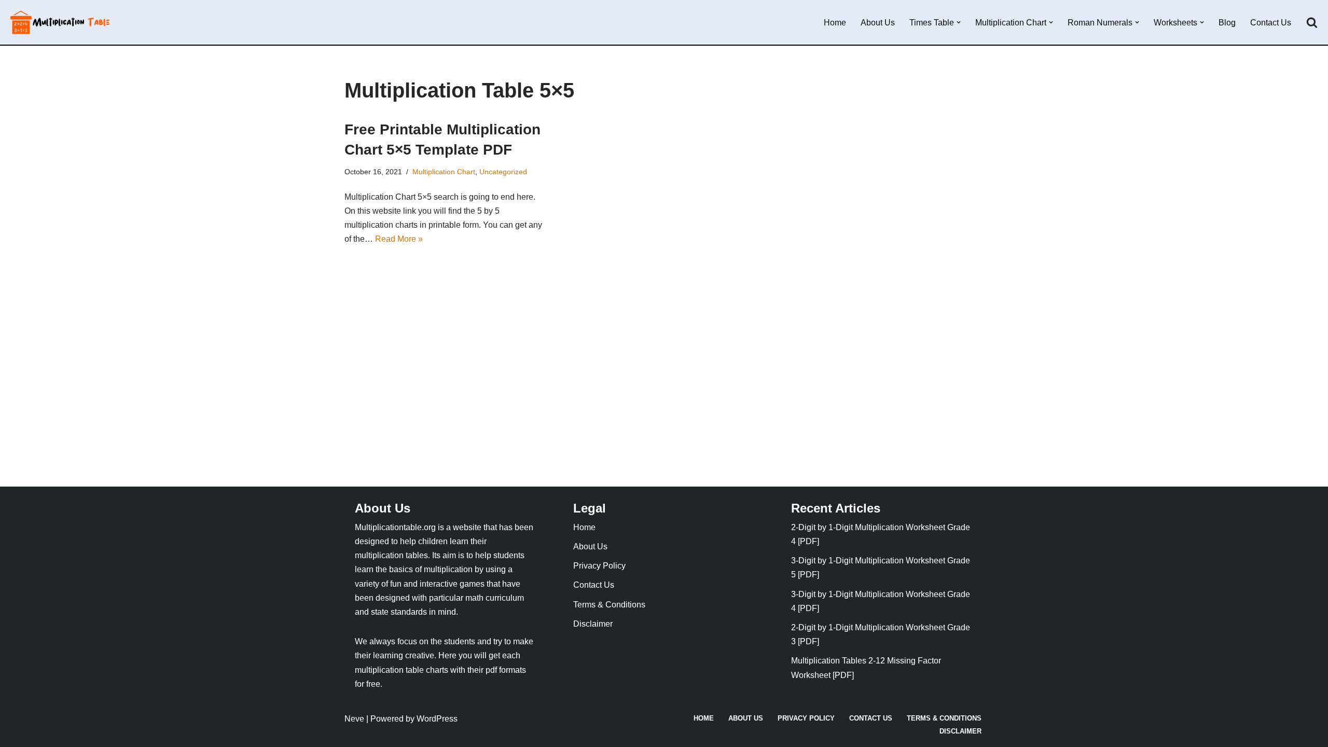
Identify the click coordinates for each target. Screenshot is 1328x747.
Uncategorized (503, 172)
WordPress (437, 718)
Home (835, 22)
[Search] (1312, 22)
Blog (1227, 22)
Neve (354, 718)
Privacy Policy (599, 565)
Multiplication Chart (443, 172)
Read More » (399, 238)
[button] (959, 22)
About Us (878, 22)
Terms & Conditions (609, 604)
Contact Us (1270, 22)
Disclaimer (593, 623)
